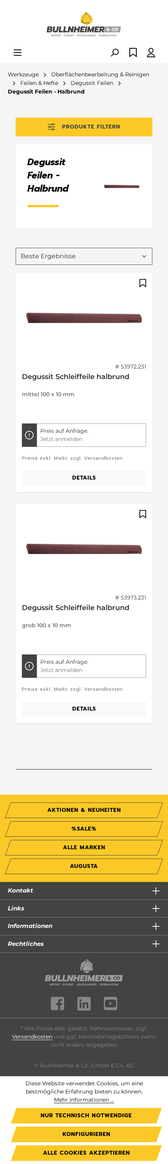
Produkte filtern (91, 127)
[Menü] (17, 53)
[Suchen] (114, 53)
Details (84, 478)
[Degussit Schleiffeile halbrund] (84, 318)
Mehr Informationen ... (84, 1099)
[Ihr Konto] (151, 53)
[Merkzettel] (133, 53)
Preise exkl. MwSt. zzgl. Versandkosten (72, 458)
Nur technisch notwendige (86, 1115)
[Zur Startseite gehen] (84, 25)
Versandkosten (32, 1036)
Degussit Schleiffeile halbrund (75, 376)
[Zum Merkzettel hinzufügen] (142, 283)
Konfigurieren (87, 1134)
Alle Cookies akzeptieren (86, 1153)
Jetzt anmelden (61, 439)
